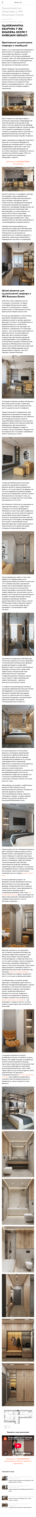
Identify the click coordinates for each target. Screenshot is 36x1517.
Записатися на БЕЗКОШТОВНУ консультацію (18, 162)
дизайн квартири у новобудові (13, 1000)
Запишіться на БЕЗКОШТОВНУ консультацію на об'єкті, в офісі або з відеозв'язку (18, 1461)
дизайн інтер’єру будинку (19, 972)
